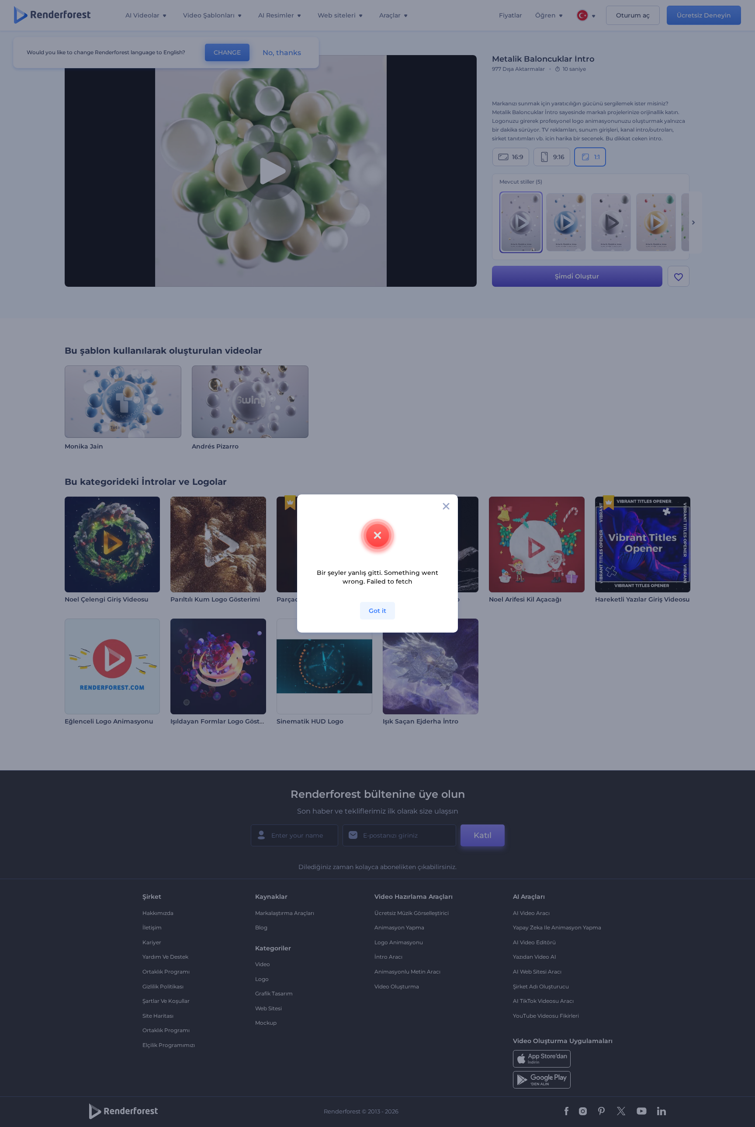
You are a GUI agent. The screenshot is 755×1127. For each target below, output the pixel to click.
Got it (377, 611)
